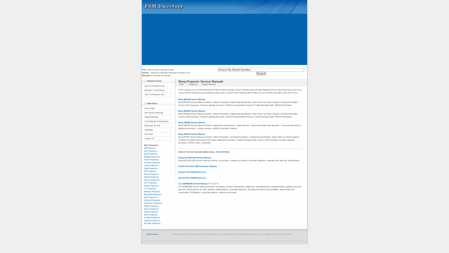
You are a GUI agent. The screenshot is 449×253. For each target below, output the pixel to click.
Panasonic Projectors (153, 203)
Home (181, 84)
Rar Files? (149, 134)
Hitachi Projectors (151, 177)
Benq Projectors (151, 154)
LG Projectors (150, 189)
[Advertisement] (224, 40)
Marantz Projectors (152, 191)
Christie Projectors (152, 163)
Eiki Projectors (150, 171)
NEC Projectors (150, 197)
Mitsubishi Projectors (153, 194)
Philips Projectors (151, 206)
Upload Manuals (151, 117)
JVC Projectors (150, 183)
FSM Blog (149, 130)
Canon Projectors (151, 160)
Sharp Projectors (151, 212)
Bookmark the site (152, 125)
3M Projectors (150, 148)
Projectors (193, 84)
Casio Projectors (151, 165)
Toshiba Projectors (152, 217)
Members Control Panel (155, 90)
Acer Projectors (150, 151)
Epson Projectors (151, 174)
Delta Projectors (151, 168)
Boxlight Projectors (152, 157)
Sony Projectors (151, 215)
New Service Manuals (154, 113)
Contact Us (149, 138)
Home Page (150, 108)
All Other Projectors (152, 223)
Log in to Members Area (155, 86)
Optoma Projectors (152, 200)
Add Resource (153, 234)
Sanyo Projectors (151, 209)
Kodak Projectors (151, 186)
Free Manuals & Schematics (157, 121)
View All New (223, 152)
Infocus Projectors (152, 180)
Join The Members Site (154, 94)
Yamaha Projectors (152, 220)
